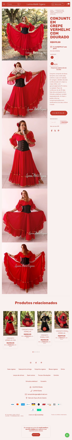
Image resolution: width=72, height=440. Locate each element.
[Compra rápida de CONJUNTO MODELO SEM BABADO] (44, 329)
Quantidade (53, 54)
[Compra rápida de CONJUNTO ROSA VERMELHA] (27, 323)
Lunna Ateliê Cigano (36, 4)
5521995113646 (37, 387)
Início (51, 10)
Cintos (63, 369)
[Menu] (4, 4)
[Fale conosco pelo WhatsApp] (67, 435)
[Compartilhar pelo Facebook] (51, 131)
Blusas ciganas (53, 369)
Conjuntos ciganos (40, 369)
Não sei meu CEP (54, 126)
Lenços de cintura (18, 375)
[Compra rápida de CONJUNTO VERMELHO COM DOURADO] (10, 332)
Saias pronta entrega (25, 369)
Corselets (43, 381)
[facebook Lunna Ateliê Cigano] (36, 362)
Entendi (36, 434)
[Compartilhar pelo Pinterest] (58, 131)
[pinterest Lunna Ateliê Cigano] (41, 362)
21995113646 (37, 391)
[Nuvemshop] (36, 415)
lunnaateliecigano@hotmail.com (37, 394)
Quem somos (31, 375)
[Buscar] (18, 4)
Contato (56, 375)
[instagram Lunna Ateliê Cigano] (30, 362)
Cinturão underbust (32, 381)
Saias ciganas (11, 369)
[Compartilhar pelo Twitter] (55, 131)
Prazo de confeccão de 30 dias (59, 68)
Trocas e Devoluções (44, 375)
